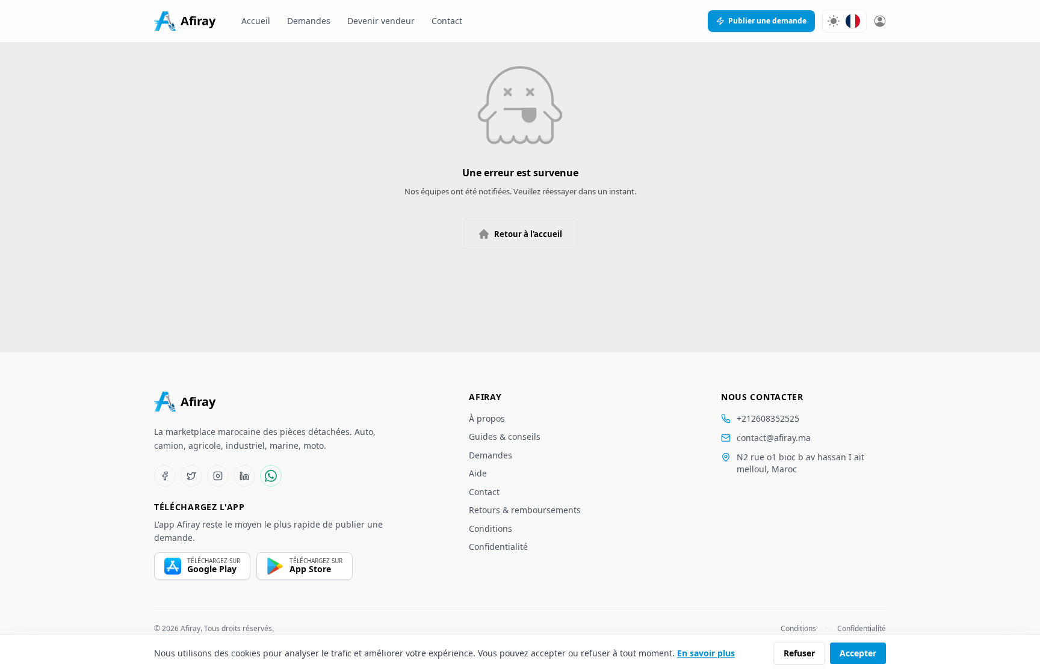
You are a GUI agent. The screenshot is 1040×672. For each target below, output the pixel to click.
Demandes (308, 20)
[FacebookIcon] (165, 476)
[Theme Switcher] (833, 21)
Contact (447, 20)
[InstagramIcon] (218, 476)
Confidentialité (498, 546)
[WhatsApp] (271, 476)
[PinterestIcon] (244, 476)
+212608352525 (768, 418)
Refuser (799, 653)
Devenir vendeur (381, 20)
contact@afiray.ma (774, 437)
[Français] (853, 21)
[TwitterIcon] (191, 476)
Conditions (490, 528)
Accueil (255, 20)
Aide (478, 473)
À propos (487, 418)
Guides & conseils (504, 436)
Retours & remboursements (525, 510)
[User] (880, 21)
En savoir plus (706, 653)
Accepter (858, 653)
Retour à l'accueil (528, 234)
